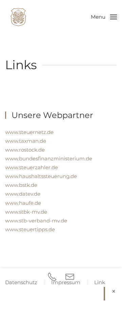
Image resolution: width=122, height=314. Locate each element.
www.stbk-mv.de (26, 212)
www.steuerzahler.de (31, 167)
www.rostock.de (25, 149)
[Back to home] (18, 17)
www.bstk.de (21, 185)
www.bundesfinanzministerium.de (48, 158)
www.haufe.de (23, 203)
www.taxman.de (25, 141)
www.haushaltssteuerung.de (41, 176)
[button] (104, 17)
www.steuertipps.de (30, 229)
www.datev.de (22, 194)
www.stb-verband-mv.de (36, 220)
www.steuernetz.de (29, 132)
